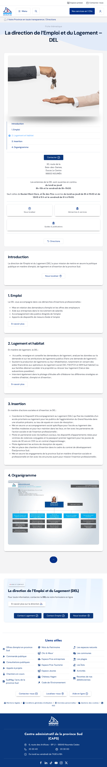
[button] (53, 559)
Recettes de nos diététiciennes (84, 678)
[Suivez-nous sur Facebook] (40, 762)
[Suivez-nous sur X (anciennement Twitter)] (66, 762)
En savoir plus (17, 323)
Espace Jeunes (49, 670)
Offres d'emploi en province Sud (19, 649)
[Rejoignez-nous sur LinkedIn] (45, 762)
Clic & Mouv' (47, 653)
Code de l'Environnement (54, 682)
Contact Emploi (54, 615)
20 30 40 (33, 749)
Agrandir (53, 512)
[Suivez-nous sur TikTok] (51, 762)
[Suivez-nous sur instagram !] (61, 762)
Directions (55, 241)
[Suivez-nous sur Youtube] (56, 762)
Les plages (82, 659)
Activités (81, 670)
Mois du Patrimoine (51, 647)
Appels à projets (14, 668)
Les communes (84, 653)
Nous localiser (52, 276)
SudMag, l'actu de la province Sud (15, 681)
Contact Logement (26, 615)
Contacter (52, 157)
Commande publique (16, 656)
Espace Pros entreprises (53, 659)
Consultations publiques (18, 662)
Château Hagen (49, 676)
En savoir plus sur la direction (25, 604)
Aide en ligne (78, 693)
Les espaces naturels (87, 647)
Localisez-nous (53, 693)
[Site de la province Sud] (7, 11)
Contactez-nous (26, 693)
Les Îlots (81, 665)
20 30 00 (64, 749)
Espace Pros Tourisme (52, 665)
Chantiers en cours (15, 674)
